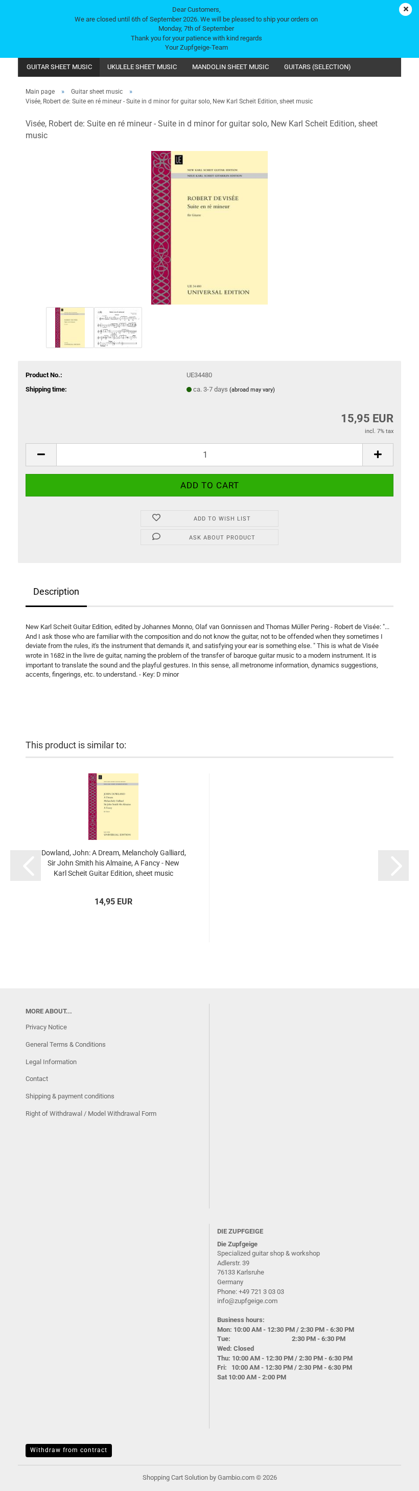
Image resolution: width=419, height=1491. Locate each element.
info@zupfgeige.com (247, 1301)
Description (56, 591)
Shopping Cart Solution (175, 1477)
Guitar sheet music (59, 67)
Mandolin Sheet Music (230, 67)
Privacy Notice (46, 1027)
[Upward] (391, 1475)
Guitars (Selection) (317, 67)
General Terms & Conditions (66, 1044)
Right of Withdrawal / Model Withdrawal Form (91, 1113)
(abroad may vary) (252, 389)
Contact (37, 1079)
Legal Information (51, 1062)
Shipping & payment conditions (70, 1096)
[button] (41, 454)
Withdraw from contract (68, 1450)
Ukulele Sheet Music (142, 67)
